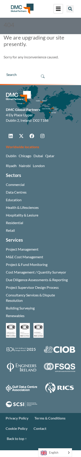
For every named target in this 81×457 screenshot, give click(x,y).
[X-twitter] (21, 136)
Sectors (13, 175)
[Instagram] (42, 136)
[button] (70, 9)
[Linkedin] (10, 136)
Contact (40, 428)
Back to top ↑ (17, 438)
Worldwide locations (22, 147)
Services (14, 240)
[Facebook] (31, 136)
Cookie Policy (17, 428)
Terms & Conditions (49, 418)
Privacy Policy (17, 418)
